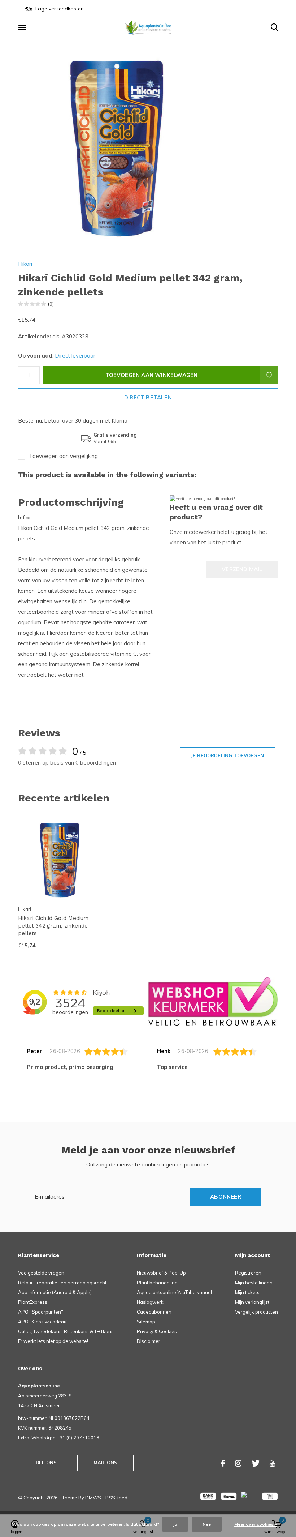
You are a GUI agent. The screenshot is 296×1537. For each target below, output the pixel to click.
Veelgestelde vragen (41, 1273)
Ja (175, 1524)
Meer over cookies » (255, 1524)
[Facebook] (223, 1463)
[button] (23, 27)
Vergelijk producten (256, 1312)
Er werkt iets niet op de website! (53, 1341)
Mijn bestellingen (254, 1282)
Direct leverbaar (75, 355)
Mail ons (105, 1462)
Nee (207, 1524)
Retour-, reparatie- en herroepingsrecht (62, 1282)
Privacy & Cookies (157, 1331)
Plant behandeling (157, 1282)
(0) (51, 304)
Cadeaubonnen (154, 1312)
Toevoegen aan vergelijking (63, 456)
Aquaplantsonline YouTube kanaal (174, 1292)
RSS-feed (116, 1497)
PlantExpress (32, 1302)
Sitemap (146, 1321)
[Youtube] (272, 1463)
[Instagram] (238, 1463)
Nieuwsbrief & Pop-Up (161, 1273)
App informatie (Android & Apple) (55, 1292)
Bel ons (46, 1462)
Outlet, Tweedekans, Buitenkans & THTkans (66, 1331)
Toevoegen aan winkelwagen (151, 375)
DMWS (93, 1497)
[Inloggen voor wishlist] (269, 375)
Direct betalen (148, 397)
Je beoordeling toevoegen (227, 755)
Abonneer (225, 1196)
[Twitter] (256, 1463)
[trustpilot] (213, 1001)
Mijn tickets (247, 1292)
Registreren (248, 1273)
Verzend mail (242, 569)
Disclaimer (148, 1341)
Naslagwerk (150, 1302)
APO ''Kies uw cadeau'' (43, 1321)
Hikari (25, 263)
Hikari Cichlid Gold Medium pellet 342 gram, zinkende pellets (53, 926)
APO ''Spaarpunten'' (40, 1312)
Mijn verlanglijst (252, 1302)
